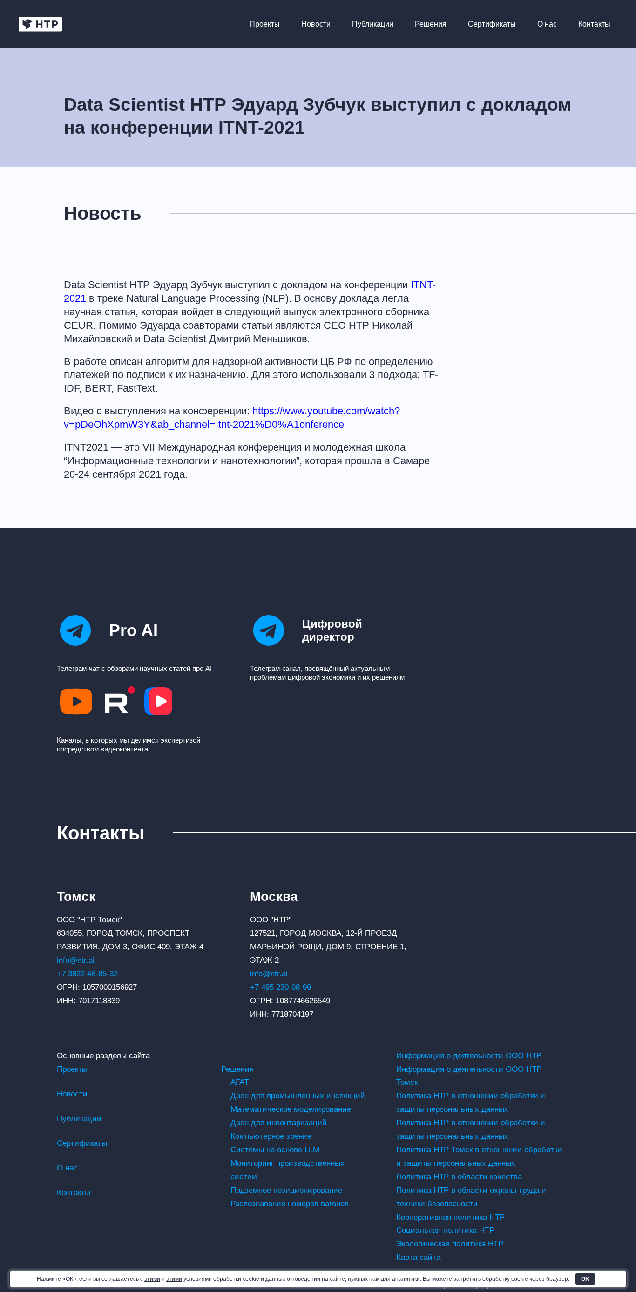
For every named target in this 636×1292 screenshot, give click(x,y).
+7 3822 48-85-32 (87, 973)
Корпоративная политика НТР (450, 1217)
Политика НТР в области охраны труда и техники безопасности (471, 1197)
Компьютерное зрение (270, 1136)
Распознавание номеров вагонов (289, 1203)
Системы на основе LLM (274, 1149)
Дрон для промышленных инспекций (297, 1095)
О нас (547, 24)
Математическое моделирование (290, 1109)
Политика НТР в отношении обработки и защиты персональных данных (470, 1102)
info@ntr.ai (76, 960)
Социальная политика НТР (445, 1230)
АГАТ (239, 1082)
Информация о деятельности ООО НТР (468, 1055)
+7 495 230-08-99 (280, 987)
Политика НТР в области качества (459, 1176)
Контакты (594, 24)
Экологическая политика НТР (449, 1243)
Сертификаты (492, 24)
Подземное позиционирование (286, 1190)
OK (585, 1279)
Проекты (265, 24)
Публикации (372, 24)
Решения (431, 24)
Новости (316, 24)
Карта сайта (418, 1257)
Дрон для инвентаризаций (278, 1122)
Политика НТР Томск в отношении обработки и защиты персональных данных (479, 1156)
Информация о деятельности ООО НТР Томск (468, 1076)
